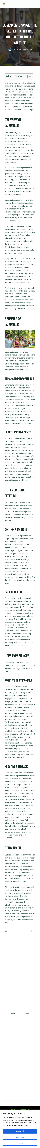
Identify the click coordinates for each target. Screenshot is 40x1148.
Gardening (27, 49)
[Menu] (36, 3)
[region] (20, 1129)
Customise (20, 1137)
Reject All (20, 1143)
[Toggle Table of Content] (28, 76)
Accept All (20, 1131)
